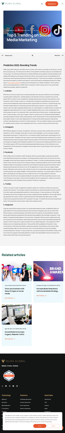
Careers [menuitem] (47, 405)
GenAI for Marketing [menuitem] (25, 408)
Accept (40, 426)
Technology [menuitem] (6, 395)
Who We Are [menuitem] (48, 399)
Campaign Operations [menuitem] (25, 399)
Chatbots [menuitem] (4, 411)
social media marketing (14, 82)
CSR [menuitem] (46, 402)
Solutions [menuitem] (24, 395)
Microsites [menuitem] (4, 402)
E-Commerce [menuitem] (5, 408)
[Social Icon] (3, 386)
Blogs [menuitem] (46, 408)
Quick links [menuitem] (49, 395)
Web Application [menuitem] (6, 405)
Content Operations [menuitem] (25, 402)
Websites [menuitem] (4, 399)
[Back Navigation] (32, 55)
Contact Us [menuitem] (47, 411)
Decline (53, 426)
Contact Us (52, 4)
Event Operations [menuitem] (24, 405)
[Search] (42, 3)
